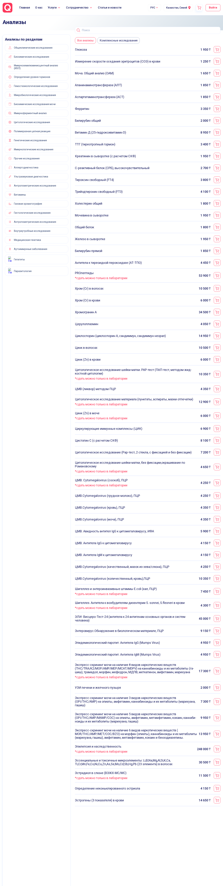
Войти (213, 7)
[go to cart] (199, 7)
